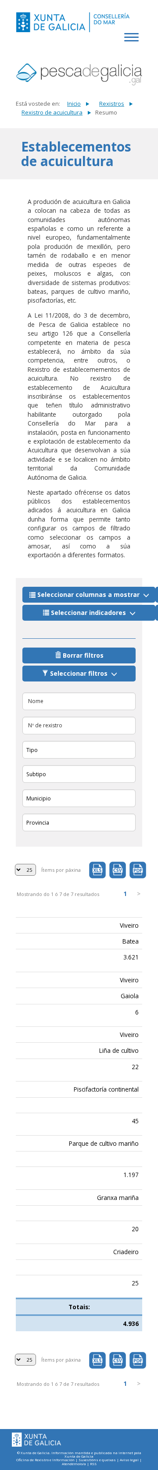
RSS (93, 1464)
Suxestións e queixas (97, 1460)
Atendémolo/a (74, 1464)
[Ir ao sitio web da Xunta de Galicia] (36, 1440)
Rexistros (111, 103)
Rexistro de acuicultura (52, 112)
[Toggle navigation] (133, 42)
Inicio (74, 103)
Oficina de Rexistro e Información (45, 1460)
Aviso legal (129, 1460)
